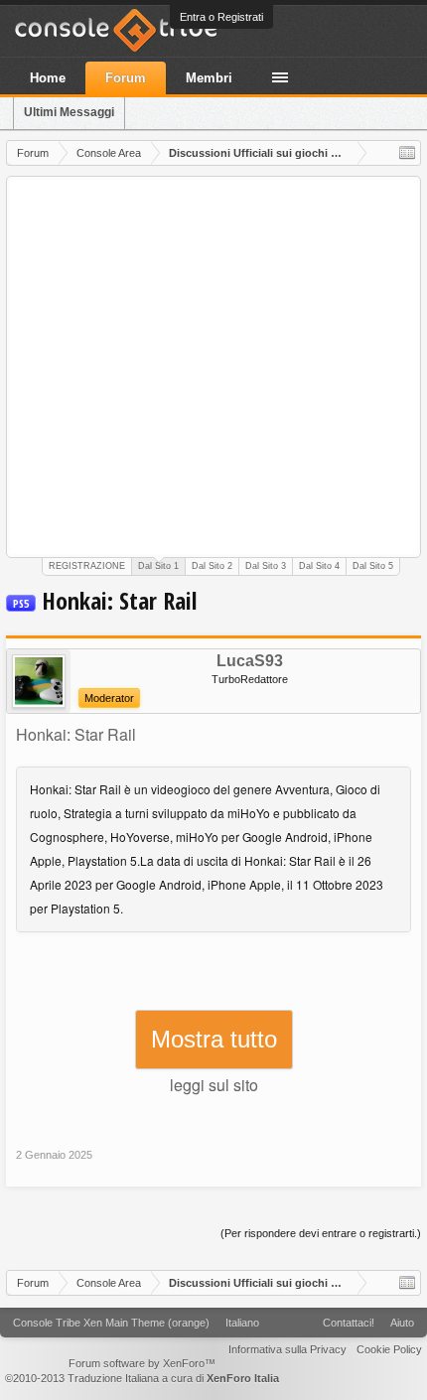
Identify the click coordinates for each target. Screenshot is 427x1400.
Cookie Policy (389, 1349)
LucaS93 (249, 661)
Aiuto (402, 1323)
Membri (209, 77)
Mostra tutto (214, 1039)
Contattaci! (348, 1323)
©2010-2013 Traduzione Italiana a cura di (142, 1378)
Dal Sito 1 (158, 566)
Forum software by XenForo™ (142, 1363)
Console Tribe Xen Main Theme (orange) (111, 1323)
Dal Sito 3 (265, 566)
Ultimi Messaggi (69, 112)
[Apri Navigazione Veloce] (407, 153)
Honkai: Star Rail (76, 734)
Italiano (242, 1323)
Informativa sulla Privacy (287, 1349)
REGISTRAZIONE (87, 566)
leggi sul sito (214, 1084)
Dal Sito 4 (319, 566)
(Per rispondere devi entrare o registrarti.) (320, 1233)
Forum (125, 77)
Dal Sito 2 (212, 566)
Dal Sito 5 (373, 566)
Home (48, 77)
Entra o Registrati (221, 17)
